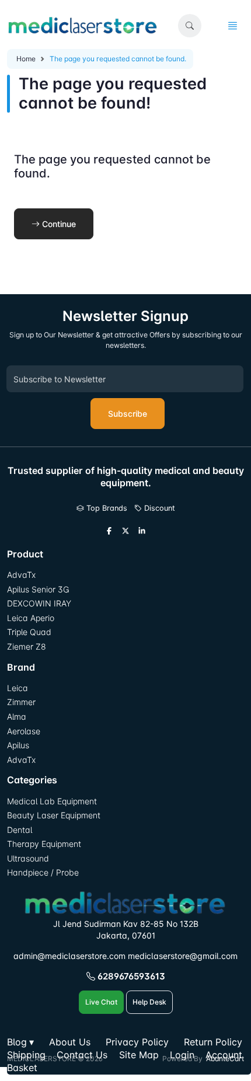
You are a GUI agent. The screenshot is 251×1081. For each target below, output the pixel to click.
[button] (189, 25)
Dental (19, 830)
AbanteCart (225, 1058)
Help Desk (149, 1002)
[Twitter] (125, 531)
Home (26, 58)
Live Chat (101, 1002)
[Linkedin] (142, 531)
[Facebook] (109, 531)
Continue (58, 224)
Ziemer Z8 (26, 646)
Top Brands (105, 508)
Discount (158, 508)
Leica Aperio (30, 618)
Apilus (18, 745)
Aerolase (23, 731)
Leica (17, 688)
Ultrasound (28, 858)
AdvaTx (21, 575)
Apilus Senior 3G (38, 589)
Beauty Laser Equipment (53, 815)
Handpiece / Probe (43, 872)
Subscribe (127, 414)
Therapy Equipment (44, 844)
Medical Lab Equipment (52, 801)
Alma (16, 716)
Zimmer (22, 702)
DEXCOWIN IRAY (39, 603)
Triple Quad (29, 632)
